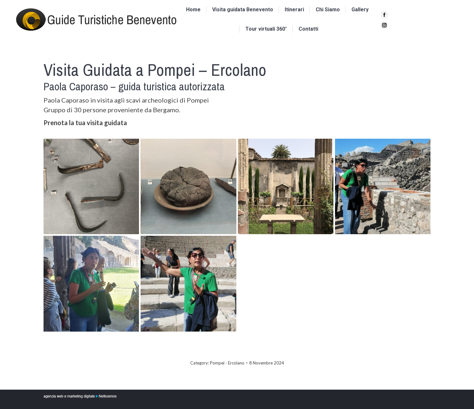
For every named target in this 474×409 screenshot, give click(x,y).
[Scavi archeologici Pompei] (91, 186)
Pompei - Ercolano (227, 362)
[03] (285, 186)
